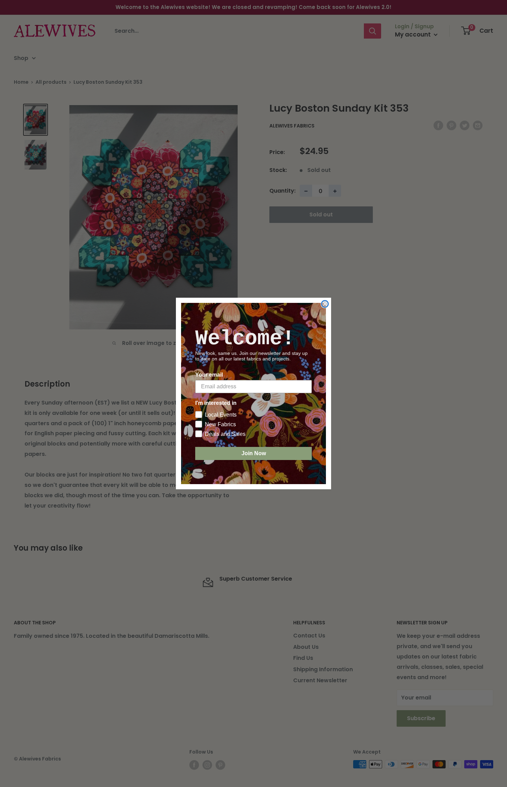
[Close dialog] (324, 303)
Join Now (253, 453)
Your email (209, 375)
